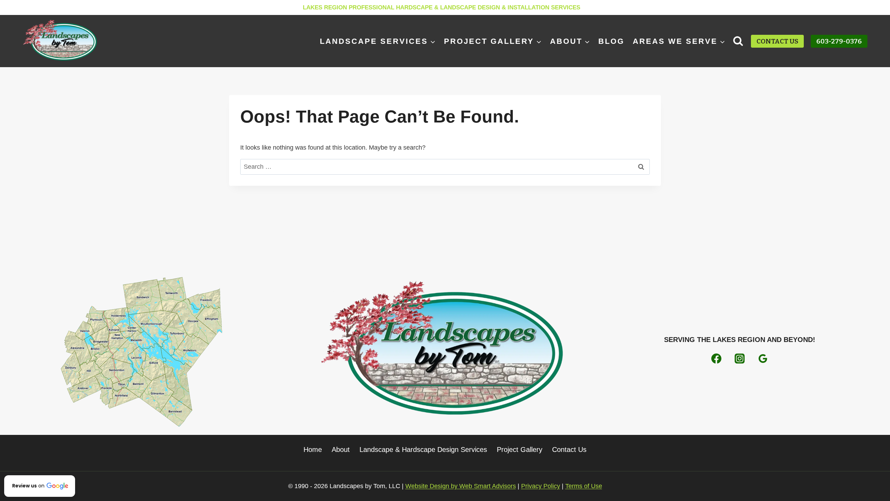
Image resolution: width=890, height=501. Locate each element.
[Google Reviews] (763, 358)
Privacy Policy (540, 486)
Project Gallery (519, 449)
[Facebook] (716, 358)
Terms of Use (583, 486)
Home (313, 449)
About (341, 449)
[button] (39, 486)
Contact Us (569, 449)
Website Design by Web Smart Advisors (460, 486)
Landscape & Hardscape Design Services (423, 449)
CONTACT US (777, 41)
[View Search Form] (738, 41)
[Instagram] (739, 358)
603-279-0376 (839, 41)
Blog (611, 41)
